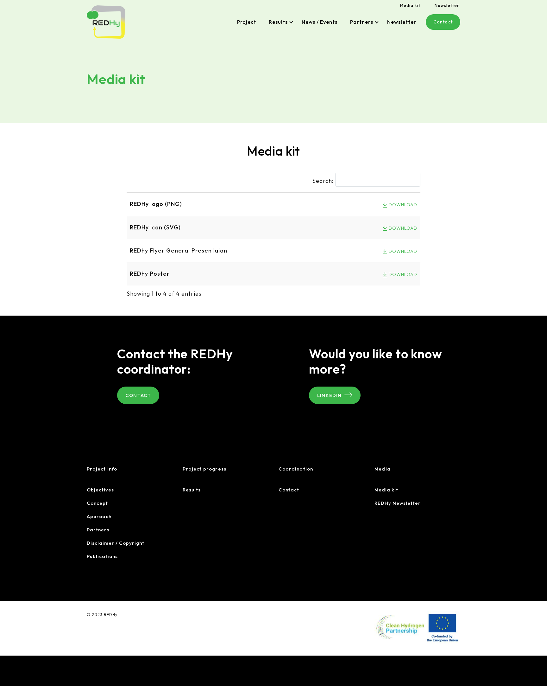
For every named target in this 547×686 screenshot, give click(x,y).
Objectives (100, 490)
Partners (361, 22)
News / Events (319, 22)
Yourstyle (119, 621)
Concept (97, 503)
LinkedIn (329, 395)
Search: (323, 180)
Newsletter (447, 5)
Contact (443, 22)
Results (278, 22)
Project (246, 22)
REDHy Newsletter (397, 503)
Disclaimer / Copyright (115, 543)
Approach (99, 516)
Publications (102, 556)
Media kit (410, 5)
